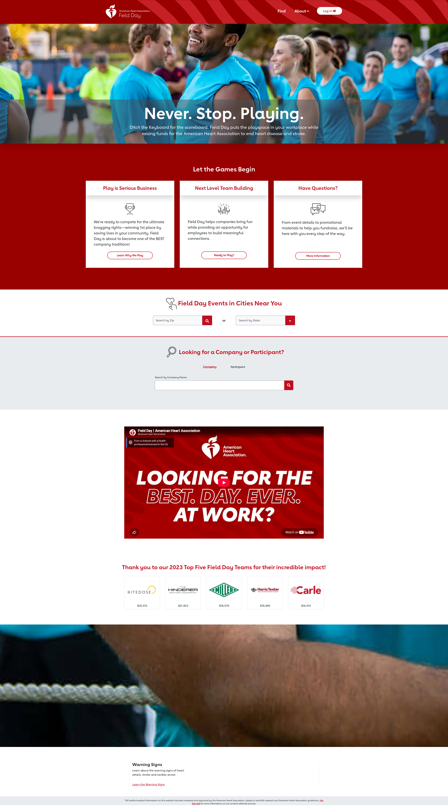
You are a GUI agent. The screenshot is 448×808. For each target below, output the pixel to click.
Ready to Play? (224, 255)
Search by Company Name (171, 377)
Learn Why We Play (130, 255)
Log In (328, 11)
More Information (318, 255)
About (301, 11)
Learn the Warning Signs (148, 784)
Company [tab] (209, 366)
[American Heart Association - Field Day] (128, 12)
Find (282, 11)
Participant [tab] (238, 367)
